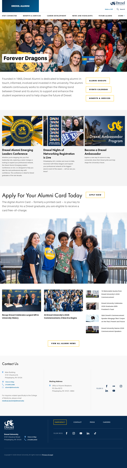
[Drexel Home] (117, 3)
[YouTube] (81, 433)
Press (92, 422)
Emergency (60, 422)
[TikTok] (95, 433)
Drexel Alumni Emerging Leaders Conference (17, 152)
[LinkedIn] (106, 391)
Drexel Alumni (20, 6)
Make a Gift (109, 9)
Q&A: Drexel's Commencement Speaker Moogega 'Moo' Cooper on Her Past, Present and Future (113, 318)
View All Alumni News (63, 343)
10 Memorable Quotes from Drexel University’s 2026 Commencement (111, 294)
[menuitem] (9, 15)
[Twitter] (114, 391)
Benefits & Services (99, 98)
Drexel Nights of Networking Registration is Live (59, 153)
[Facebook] (106, 386)
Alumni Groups (97, 81)
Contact (78, 422)
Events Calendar (98, 89)
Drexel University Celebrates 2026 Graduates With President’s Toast (111, 306)
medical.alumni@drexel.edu (13, 401)
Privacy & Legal (47, 455)
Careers (106, 422)
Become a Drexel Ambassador (95, 152)
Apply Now (95, 195)
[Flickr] (114, 386)
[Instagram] (121, 386)
